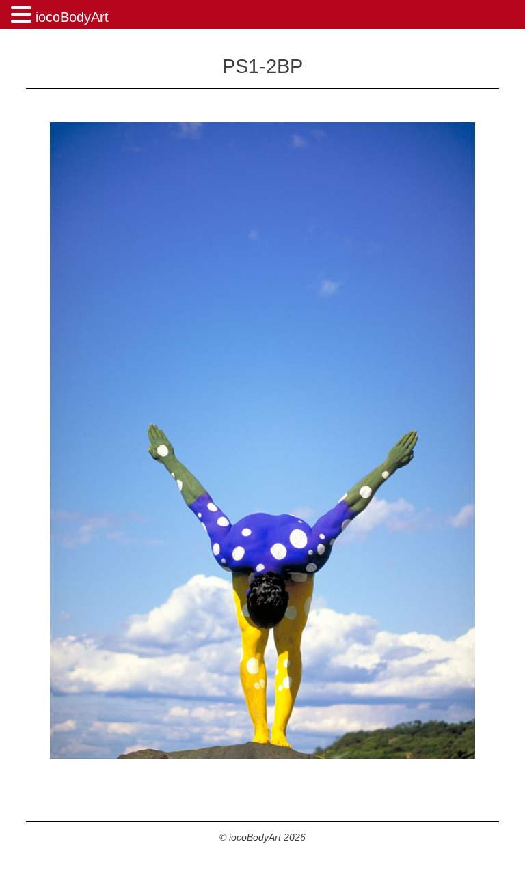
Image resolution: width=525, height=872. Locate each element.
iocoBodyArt (72, 17)
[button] (23, 15)
